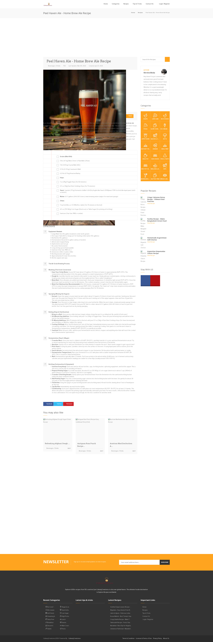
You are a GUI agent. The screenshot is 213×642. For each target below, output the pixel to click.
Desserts (50, 626)
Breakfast (50, 623)
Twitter (59, 404)
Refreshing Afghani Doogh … (57, 444)
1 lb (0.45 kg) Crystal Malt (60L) (70, 165)
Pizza (145, 129)
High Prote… (65, 616)
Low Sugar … (65, 613)
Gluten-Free (155, 179)
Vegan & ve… (65, 607)
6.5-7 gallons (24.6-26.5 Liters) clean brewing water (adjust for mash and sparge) (89, 197)
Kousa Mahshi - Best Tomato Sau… (121, 616)
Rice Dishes (165, 119)
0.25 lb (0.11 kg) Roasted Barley (70, 173)
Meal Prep (164, 149)
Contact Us (149, 4)
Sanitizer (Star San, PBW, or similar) (71, 213)
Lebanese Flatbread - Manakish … (121, 629)
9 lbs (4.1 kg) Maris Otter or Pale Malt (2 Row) (75, 161)
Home (106, 4)
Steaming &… (51, 616)
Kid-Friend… (51, 613)
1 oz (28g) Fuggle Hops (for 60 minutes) (73, 182)
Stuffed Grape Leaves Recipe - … (120, 607)
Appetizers (145, 139)
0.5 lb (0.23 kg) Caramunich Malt (70, 169)
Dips (164, 169)
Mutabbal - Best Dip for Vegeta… (120, 626)
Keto (165, 139)
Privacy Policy (157, 638)
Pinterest (69, 404)
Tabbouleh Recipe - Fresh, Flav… (120, 623)
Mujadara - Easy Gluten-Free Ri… (120, 610)
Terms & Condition (128, 638)
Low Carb (155, 119)
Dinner (155, 149)
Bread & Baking (165, 179)
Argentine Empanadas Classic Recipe (156, 252)
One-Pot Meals (145, 169)
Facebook (49, 404)
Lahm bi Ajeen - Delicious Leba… (120, 613)
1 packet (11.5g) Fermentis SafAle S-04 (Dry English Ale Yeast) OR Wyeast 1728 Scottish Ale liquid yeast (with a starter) (97, 191)
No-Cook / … (51, 607)
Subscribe (164, 562)
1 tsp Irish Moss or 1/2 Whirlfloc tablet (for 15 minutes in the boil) (81, 205)
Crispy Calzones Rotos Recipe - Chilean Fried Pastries (156, 199)
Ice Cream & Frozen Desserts (165, 129)
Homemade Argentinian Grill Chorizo (157, 239)
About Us (166, 638)
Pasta (63, 629)
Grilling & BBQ (155, 169)
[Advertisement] (106, 38)
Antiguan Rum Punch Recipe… (86, 445)
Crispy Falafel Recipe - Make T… (120, 619)
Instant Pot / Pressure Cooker (145, 149)
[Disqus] (90, 487)
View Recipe (151, 203)
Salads (49, 629)
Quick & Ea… (65, 610)
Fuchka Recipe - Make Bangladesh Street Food (157, 220)
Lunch (63, 619)
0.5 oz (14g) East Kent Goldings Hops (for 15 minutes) (77, 186)
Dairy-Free (50, 619)
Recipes (126, 4)
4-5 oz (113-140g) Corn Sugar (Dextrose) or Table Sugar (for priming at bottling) (86, 209)
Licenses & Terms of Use (144, 638)
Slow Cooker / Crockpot (155, 129)
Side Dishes (155, 159)
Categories (115, 4)
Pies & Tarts (165, 159)
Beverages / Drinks (54, 66)
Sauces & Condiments (155, 139)
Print (130, 116)
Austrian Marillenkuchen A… (121, 445)
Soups (145, 119)
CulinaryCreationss (74, 638)
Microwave (50, 610)
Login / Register (164, 4)
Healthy (145, 159)
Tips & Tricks (137, 4)
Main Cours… (65, 626)
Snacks (63, 623)
